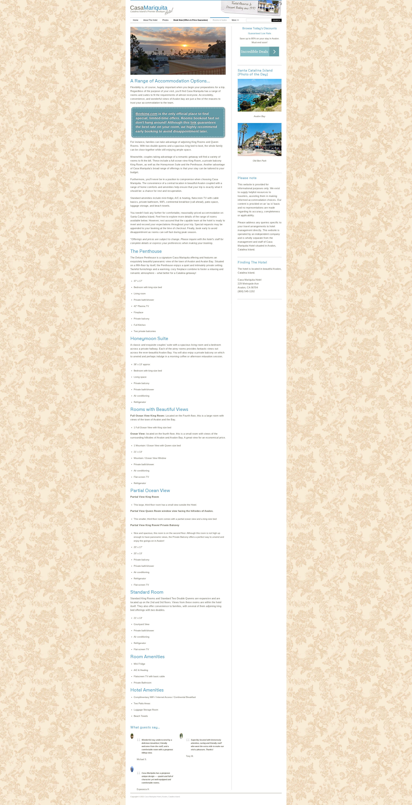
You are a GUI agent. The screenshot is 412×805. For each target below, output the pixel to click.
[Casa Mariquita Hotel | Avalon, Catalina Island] (152, 15)
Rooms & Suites (220, 20)
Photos (165, 20)
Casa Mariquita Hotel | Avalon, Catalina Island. (162, 797)
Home (135, 20)
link (193, 122)
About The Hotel (150, 20)
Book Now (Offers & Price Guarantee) (190, 20)
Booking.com (146, 113)
